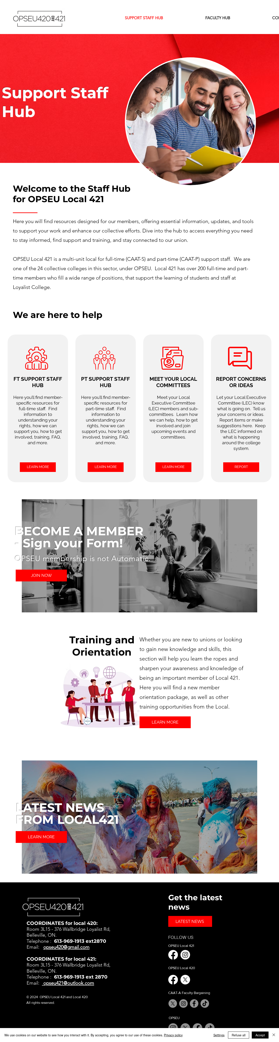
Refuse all (238, 1035)
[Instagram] (185, 955)
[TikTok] (205, 1003)
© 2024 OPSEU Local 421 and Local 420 (57, 997)
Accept (260, 1035)
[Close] (273, 1035)
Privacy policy (173, 1035)
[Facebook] (173, 955)
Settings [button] (219, 1035)
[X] (185, 979)
